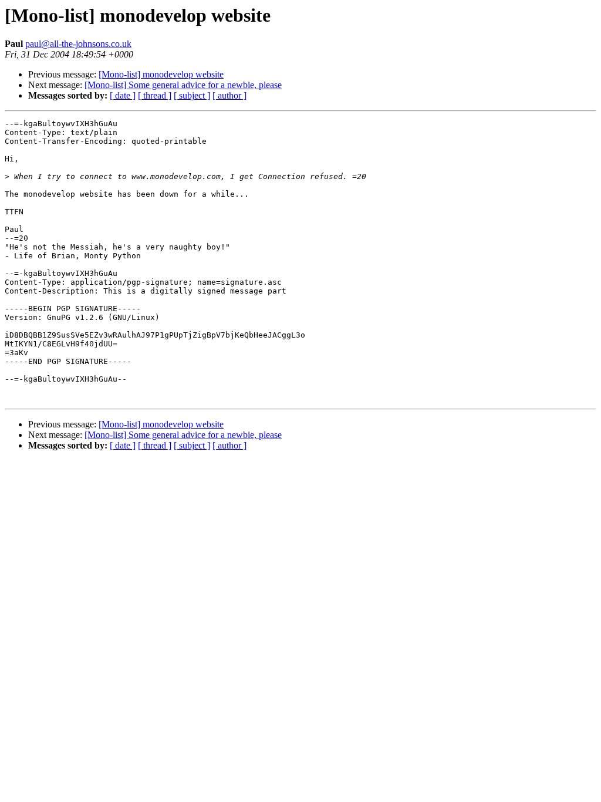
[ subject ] (192, 95)
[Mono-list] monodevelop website (161, 74)
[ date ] (123, 95)
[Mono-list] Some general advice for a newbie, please (183, 85)
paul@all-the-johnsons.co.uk (78, 44)
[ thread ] (154, 95)
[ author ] (229, 95)
